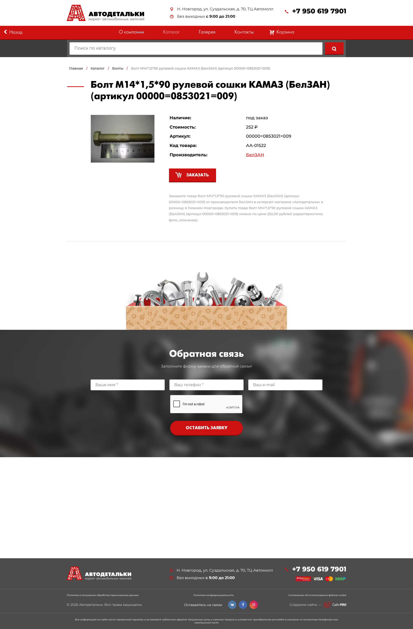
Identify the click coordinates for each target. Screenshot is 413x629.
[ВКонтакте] (232, 605)
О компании (131, 32)
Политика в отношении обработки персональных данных (103, 595)
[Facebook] (243, 605)
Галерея (207, 32)
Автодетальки (91, 604)
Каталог (171, 32)
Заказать (197, 175)
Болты (117, 68)
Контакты (244, 32)
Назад (15, 32)
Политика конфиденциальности (213, 595)
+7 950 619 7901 (319, 11)
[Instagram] (254, 605)
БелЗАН (255, 154)
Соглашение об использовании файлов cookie (317, 595)
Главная (76, 68)
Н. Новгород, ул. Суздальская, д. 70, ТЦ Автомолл (225, 9)
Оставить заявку (206, 428)
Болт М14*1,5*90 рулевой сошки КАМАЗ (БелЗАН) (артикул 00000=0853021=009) (200, 68)
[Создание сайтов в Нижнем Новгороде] (334, 604)
